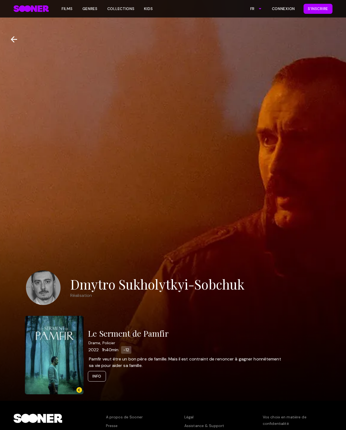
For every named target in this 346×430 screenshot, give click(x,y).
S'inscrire (318, 8)
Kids (148, 8)
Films (67, 8)
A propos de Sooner (124, 417)
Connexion (283, 8)
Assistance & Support (204, 425)
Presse (112, 425)
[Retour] (12, 39)
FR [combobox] (252, 8)
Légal (189, 417)
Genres (90, 8)
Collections (121, 8)
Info (96, 376)
